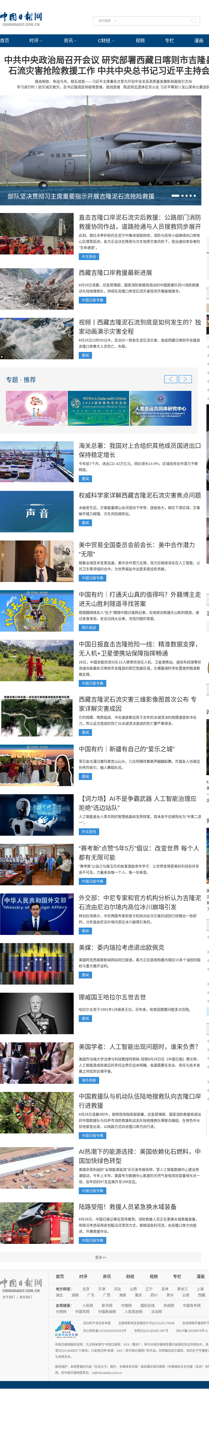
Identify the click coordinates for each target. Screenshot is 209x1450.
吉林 (164, 1289)
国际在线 (147, 1305)
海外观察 (89, 1080)
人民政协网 (133, 1312)
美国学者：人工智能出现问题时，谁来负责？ (140, 1046)
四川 (154, 1295)
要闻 (85, 355)
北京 (85, 1289)
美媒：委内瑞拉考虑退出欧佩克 (121, 947)
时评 (33, 40)
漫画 (198, 40)
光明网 (61, 1312)
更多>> (100, 1257)
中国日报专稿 (92, 300)
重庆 (138, 1295)
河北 (117, 1289)
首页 (4, 40)
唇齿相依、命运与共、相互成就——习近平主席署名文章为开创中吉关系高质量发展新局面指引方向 (113, 81)
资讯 (68, 40)
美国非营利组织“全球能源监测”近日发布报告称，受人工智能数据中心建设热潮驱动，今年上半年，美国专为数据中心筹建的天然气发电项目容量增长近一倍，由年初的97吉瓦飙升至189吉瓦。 (139, 1176)
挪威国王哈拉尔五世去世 (112, 997)
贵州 (170, 1295)
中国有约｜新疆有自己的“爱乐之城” (127, 749)
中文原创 (89, 256)
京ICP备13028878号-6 (191, 1331)
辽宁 (149, 1289)
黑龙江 (182, 1289)
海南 (122, 1295)
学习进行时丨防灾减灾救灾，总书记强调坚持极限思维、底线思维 (68, 87)
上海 (200, 1289)
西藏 (201, 1295)
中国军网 (82, 1312)
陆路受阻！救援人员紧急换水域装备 (128, 1206)
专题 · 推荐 (21, 379)
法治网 (156, 1312)
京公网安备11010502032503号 (104, 1331)
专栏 (169, 40)
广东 (91, 1295)
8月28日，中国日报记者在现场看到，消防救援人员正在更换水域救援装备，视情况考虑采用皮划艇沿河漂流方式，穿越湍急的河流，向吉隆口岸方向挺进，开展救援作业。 (139, 1225)
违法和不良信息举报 (97, 1323)
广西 (106, 1295)
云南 (185, 1295)
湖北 (59, 1295)
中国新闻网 (107, 1312)
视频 (140, 40)
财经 (130, 1276)
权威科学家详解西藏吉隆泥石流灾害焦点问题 (140, 495)
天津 (101, 1289)
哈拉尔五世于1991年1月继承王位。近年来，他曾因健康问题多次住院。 (135, 1009)
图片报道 (89, 628)
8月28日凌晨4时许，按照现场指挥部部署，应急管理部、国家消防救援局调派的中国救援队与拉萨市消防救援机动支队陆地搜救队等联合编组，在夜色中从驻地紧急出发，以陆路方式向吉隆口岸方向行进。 (140, 1120)
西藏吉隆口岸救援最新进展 (115, 272)
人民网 (87, 1305)
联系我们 (26, 1297)
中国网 (126, 1305)
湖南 (75, 1295)
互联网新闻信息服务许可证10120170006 (146, 1323)
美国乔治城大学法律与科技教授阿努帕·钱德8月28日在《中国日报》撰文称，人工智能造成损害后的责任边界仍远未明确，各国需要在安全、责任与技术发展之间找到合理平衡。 (139, 1065)
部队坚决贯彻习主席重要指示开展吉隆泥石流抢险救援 (81, 196)
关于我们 (9, 1297)
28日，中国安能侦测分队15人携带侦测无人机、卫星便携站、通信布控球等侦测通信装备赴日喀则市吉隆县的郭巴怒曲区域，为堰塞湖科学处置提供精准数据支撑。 (140, 668)
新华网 (107, 1305)
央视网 (168, 1305)
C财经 (104, 40)
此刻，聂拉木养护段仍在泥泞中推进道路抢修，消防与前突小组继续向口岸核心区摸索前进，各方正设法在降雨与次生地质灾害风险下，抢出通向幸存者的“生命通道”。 (139, 241)
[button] (175, 196)
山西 (133, 1289)
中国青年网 (192, 1305)
